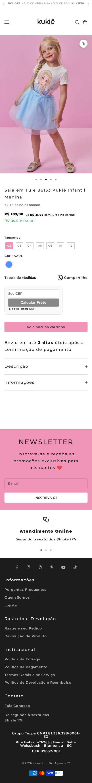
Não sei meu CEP (22, 308)
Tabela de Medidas (20, 277)
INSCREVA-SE (46, 498)
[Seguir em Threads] (40, 567)
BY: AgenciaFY (59, 763)
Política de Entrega (22, 659)
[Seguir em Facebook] (17, 567)
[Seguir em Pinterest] (52, 567)
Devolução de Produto (25, 636)
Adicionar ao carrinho (46, 327)
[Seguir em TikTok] (75, 567)
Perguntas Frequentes (25, 589)
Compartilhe (76, 277)
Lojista (10, 605)
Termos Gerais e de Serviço (29, 675)
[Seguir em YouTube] (63, 567)
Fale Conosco (17, 706)
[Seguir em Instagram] (28, 567)
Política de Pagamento (26, 667)
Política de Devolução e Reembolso (37, 682)
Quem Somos (17, 597)
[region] (46, 529)
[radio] (8, 245)
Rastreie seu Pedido (23, 628)
